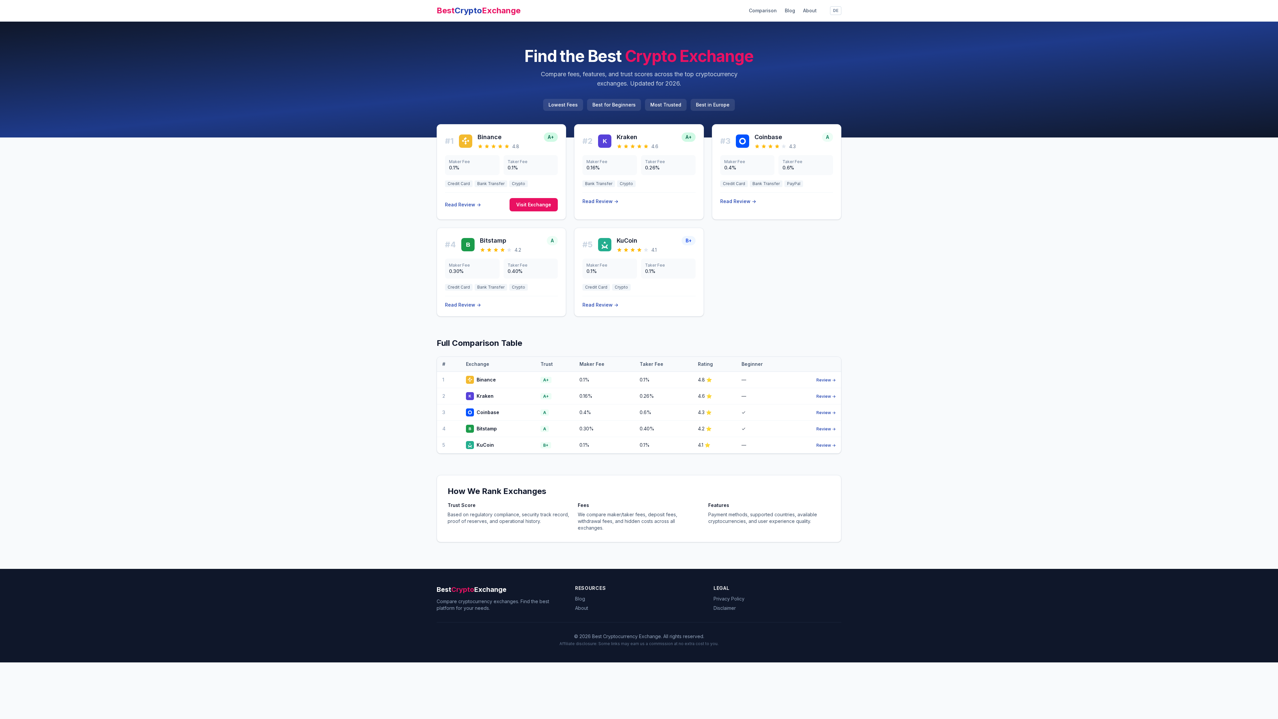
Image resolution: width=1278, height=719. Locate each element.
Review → (826, 379)
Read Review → (463, 204)
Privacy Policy (729, 598)
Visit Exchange (533, 204)
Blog (790, 10)
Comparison (763, 10)
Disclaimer (725, 608)
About (810, 10)
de (835, 10)
